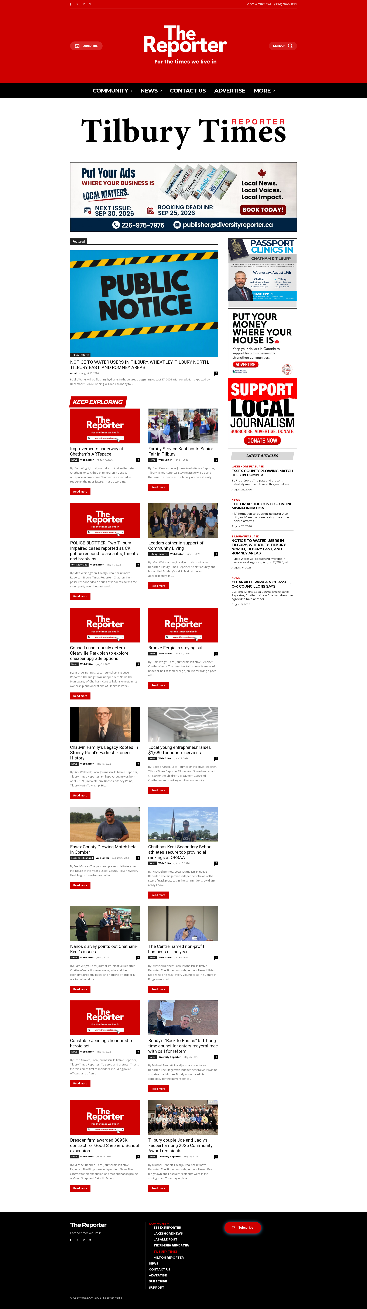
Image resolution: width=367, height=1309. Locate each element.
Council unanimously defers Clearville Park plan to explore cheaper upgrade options (99, 653)
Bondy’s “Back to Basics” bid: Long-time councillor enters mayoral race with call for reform (183, 1046)
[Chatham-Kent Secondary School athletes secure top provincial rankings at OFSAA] (183, 824)
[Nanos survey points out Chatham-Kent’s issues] (105, 923)
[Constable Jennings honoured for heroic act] (105, 1017)
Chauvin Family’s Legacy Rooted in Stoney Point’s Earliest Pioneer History (104, 753)
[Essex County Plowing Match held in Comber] (105, 824)
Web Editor (87, 459)
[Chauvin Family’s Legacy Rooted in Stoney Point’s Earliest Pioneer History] (105, 724)
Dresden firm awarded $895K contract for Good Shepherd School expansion (104, 1145)
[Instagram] (77, 4)
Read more (80, 491)
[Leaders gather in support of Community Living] (183, 520)
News (74, 459)
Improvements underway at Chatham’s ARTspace (96, 451)
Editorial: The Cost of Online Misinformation (261, 506)
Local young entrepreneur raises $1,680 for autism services (179, 750)
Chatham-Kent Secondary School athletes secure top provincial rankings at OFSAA (180, 852)
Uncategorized (79, 564)
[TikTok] (84, 4)
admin (74, 373)
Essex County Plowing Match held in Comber (262, 473)
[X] (90, 4)
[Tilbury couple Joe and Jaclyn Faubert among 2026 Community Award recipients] (183, 1117)
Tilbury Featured (80, 354)
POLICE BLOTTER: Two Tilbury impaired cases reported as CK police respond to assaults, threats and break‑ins (104, 550)
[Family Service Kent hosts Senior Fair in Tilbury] (183, 426)
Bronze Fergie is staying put (175, 647)
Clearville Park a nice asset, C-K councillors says (261, 584)
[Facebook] (70, 4)
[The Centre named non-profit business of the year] (183, 923)
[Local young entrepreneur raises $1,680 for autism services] (183, 724)
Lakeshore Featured (82, 857)
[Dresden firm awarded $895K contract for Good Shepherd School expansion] (105, 1117)
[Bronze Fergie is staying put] (183, 625)
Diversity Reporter (169, 1056)
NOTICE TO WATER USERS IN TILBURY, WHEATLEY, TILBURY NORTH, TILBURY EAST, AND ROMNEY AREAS (139, 365)
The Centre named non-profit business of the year (176, 949)
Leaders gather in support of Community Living (176, 545)
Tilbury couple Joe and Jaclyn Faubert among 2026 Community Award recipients (180, 1145)
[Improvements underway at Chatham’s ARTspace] (105, 426)
